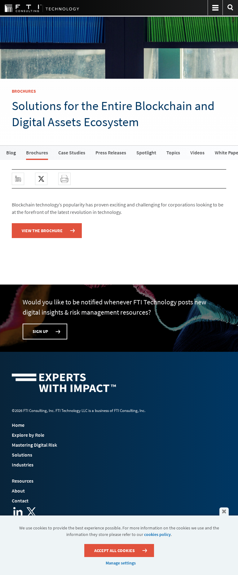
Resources (22, 481)
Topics (173, 152)
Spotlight (146, 152)
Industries (22, 465)
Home (18, 425)
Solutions (22, 455)
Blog (11, 152)
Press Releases (110, 152)
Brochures (37, 152)
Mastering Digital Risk (34, 445)
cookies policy (157, 534)
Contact (20, 501)
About (18, 491)
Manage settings (121, 563)
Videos (197, 152)
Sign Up (40, 331)
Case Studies (71, 152)
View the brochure (42, 230)
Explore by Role (28, 435)
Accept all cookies (114, 550)
